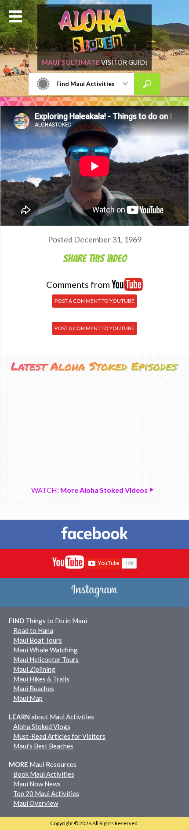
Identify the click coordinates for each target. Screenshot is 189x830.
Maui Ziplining (34, 669)
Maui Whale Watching (45, 650)
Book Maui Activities (43, 774)
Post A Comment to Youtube (94, 301)
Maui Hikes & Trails (41, 679)
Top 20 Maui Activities (46, 793)
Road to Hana (33, 630)
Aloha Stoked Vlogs (41, 726)
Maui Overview (35, 803)
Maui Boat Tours (37, 640)
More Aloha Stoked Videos (90, 490)
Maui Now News (37, 784)
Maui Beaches (33, 688)
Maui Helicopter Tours (46, 659)
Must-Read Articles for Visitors (59, 736)
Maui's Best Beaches (43, 746)
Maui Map (28, 698)
